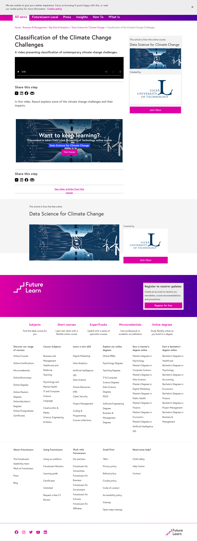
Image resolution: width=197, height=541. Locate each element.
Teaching (47, 374)
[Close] (192, 7)
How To (98, 17)
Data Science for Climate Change (88, 27)
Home (18, 27)
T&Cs (105, 459)
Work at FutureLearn (23, 468)
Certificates (49, 480)
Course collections (82, 420)
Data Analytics (80, 363)
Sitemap (107, 502)
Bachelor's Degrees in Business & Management (172, 417)
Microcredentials (21, 370)
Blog (15, 482)
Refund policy (109, 473)
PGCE (105, 396)
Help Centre (139, 466)
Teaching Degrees (111, 370)
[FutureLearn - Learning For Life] (174, 531)
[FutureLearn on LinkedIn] (45, 532)
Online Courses (20, 356)
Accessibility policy (112, 495)
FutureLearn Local (45, 17)
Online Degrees (20, 384)
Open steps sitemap (112, 509)
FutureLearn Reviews (53, 466)
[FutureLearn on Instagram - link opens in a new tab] (23, 532)
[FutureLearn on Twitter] (30, 532)
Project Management (83, 403)
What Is (114, 17)
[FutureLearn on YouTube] (38, 532)
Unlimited (48, 487)
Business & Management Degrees (109, 418)
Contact (137, 473)
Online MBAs (109, 356)
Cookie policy (110, 480)
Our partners (79, 459)
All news (21, 17)
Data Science (79, 379)
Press (67, 17)
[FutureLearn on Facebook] (17, 532)
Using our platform (52, 459)
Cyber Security (80, 396)
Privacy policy (110, 466)
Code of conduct (111, 487)
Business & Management (35, 27)
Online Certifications (23, 363)
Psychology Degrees (113, 363)
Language (48, 400)
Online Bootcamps (22, 377)
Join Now (155, 110)
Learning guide (50, 473)
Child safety (139, 459)
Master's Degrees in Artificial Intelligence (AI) (143, 426)
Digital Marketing (81, 356)
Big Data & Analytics (59, 27)
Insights (82, 17)
